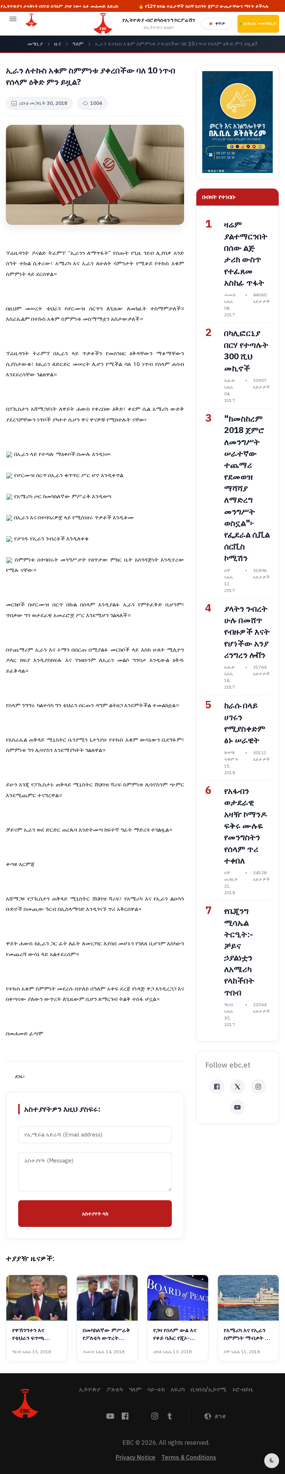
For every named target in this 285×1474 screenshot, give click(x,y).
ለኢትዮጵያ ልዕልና (159, 27)
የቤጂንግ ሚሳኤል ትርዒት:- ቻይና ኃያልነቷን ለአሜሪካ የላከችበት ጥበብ (239, 952)
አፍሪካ (178, 1389)
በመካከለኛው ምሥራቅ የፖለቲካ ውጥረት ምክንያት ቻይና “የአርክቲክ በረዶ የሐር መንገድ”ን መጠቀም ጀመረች (106, 1334)
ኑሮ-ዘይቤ (242, 1389)
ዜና (57, 44)
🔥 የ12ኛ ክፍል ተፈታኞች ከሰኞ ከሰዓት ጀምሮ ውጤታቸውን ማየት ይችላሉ (176, 6)
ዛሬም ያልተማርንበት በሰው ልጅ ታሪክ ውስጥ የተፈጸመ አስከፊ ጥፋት (246, 254)
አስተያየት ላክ (95, 1214)
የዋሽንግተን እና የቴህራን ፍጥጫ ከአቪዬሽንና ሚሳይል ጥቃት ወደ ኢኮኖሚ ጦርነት (33, 1334)
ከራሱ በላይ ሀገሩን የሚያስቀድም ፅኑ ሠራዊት (244, 722)
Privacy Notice (135, 1457)
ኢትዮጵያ (90, 1389)
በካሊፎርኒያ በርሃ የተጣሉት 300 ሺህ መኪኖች (246, 350)
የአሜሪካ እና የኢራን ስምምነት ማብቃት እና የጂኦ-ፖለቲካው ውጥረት (247, 1334)
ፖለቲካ (115, 1389)
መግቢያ (35, 44)
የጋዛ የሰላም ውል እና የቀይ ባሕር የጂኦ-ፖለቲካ (174, 1334)
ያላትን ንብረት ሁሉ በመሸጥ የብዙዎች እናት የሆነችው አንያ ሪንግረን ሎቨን (247, 632)
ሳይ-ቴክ (156, 1389)
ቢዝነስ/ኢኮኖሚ (208, 1389)
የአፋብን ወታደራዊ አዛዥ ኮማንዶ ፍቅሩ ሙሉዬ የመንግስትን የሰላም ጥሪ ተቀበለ (245, 826)
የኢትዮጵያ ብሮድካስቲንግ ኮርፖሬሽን (159, 20)
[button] (13, 24)
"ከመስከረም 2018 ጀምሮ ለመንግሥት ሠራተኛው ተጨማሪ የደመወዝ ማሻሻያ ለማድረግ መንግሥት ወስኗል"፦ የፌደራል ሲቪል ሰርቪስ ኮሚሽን (247, 488)
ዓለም (77, 44)
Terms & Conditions (188, 1457)
